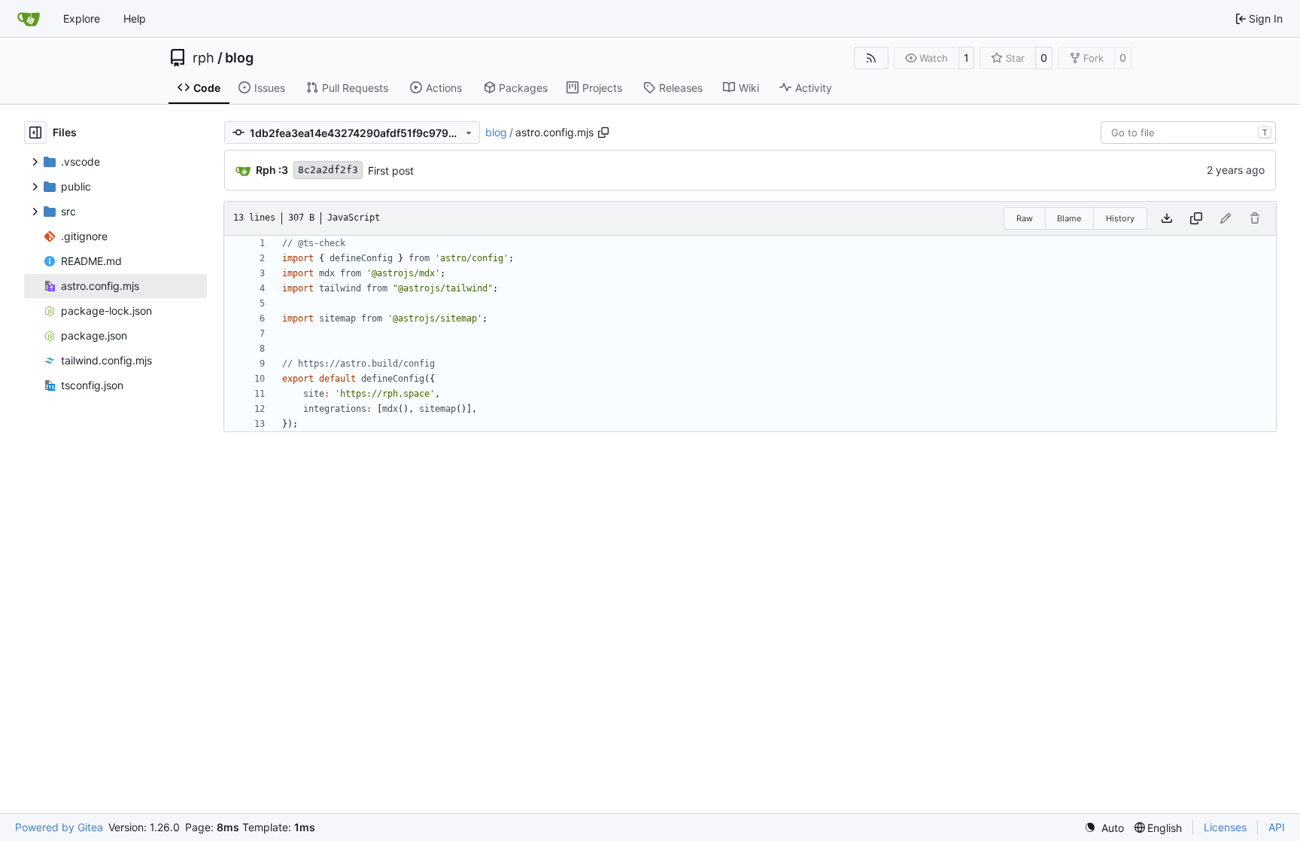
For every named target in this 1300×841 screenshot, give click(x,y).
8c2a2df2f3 (328, 169)
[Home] (29, 18)
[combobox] (1188, 132)
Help (134, 18)
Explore (81, 18)
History (1120, 218)
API (1276, 827)
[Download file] (1167, 218)
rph (203, 58)
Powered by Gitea (59, 827)
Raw (1024, 218)
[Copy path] (603, 132)
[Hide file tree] (35, 132)
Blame (1069, 218)
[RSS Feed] (871, 58)
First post (391, 170)
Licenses (1225, 827)
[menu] (1104, 827)
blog (239, 58)
